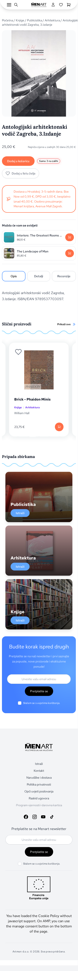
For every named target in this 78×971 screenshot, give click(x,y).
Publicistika (34, 20)
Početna (7, 20)
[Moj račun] (53, 5)
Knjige (20, 20)
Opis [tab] (14, 276)
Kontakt (39, 771)
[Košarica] (69, 5)
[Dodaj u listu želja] (18, 352)
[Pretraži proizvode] (16, 5)
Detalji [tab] (38, 276)
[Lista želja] (61, 5)
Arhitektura (52, 20)
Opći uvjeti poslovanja (38, 791)
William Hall (21, 413)
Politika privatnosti (39, 784)
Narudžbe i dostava (39, 777)
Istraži (20, 513)
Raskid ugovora (39, 798)
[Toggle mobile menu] (9, 5)
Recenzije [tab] (63, 276)
